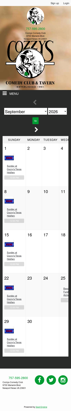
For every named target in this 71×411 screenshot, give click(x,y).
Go (35, 120)
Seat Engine (41, 406)
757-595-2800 (18, 377)
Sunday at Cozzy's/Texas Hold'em (14, 169)
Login (66, 3)
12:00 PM (14, 177)
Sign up (55, 3)
